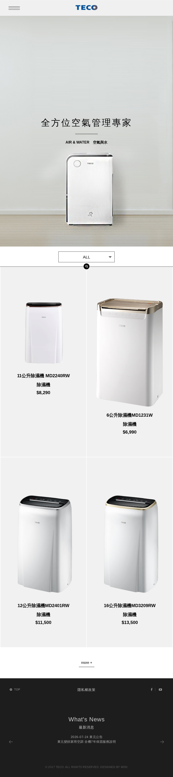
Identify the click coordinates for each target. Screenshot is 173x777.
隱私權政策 (86, 690)
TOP (16, 689)
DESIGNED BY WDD (114, 767)
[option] (86, 739)
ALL (86, 257)
